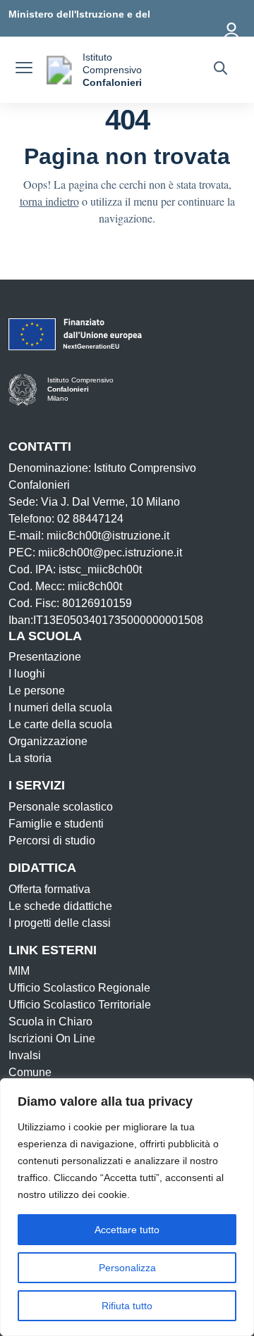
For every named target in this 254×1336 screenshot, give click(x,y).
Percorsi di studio (51, 841)
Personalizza (127, 1267)
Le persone (36, 691)
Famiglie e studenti (56, 824)
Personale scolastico (60, 807)
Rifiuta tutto (127, 1305)
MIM (19, 971)
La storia (30, 758)
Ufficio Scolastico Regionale (79, 988)
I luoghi (26, 674)
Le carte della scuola (60, 724)
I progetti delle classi (59, 923)
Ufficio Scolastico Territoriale (79, 1005)
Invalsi (24, 1055)
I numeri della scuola (60, 707)
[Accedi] (232, 28)
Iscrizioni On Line (51, 1038)
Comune (30, 1072)
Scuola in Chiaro (50, 1022)
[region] (127, 1207)
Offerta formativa (49, 889)
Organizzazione (47, 741)
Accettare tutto (127, 1229)
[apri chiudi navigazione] (24, 69)
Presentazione (44, 657)
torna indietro (49, 201)
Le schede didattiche (60, 906)
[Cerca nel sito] (220, 70)
